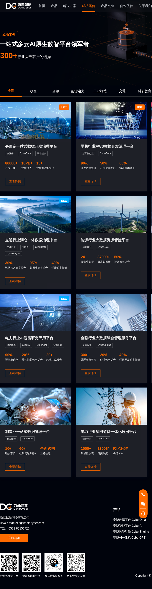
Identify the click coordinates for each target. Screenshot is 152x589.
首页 (42, 6)
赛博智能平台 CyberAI (127, 525)
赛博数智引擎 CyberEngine (131, 531)
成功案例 (88, 6)
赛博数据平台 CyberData (129, 519)
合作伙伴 (126, 6)
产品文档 (107, 6)
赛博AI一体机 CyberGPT (129, 537)
